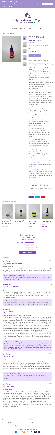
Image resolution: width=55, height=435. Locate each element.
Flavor (30, 49)
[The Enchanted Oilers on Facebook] (29, 423)
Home (3, 33)
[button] (32, 40)
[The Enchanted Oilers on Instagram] (32, 423)
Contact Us (40, 28)
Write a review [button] (27, 252)
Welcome (14, 28)
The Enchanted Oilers (32, 429)
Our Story (23, 28)
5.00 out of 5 (31, 238)
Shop (31, 28)
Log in (22, 4)
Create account (31, 4)
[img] (6, 261)
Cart (39, 4)
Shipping (31, 45)
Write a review (46, 188)
